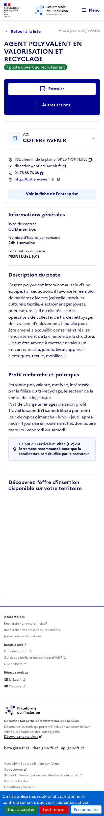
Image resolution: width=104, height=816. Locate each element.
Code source (13, 769)
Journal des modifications (22, 636)
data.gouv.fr (43, 748)
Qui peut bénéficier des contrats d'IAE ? (33, 657)
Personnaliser (86, 809)
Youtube (14, 686)
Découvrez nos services (21, 736)
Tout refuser (54, 809)
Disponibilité (13, 664)
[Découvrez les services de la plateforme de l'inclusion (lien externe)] (23, 709)
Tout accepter (21, 809)
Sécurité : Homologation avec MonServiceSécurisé (40, 775)
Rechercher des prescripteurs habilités (32, 630)
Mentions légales (16, 781)
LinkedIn (14, 679)
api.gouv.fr (70, 748)
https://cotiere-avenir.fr (35, 179)
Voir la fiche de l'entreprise (52, 194)
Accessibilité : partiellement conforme (32, 763)
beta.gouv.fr (14, 748)
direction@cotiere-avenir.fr (38, 166)
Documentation (15, 651)
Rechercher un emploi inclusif (25, 623)
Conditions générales (19, 787)
